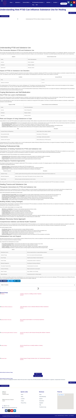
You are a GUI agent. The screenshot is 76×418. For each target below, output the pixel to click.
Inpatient (40, 398)
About (11, 2)
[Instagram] (71, 2)
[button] (3, 281)
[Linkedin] (71, 5)
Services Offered (26, 2)
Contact (22, 400)
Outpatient (41, 402)
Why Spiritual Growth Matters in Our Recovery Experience (32, 319)
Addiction (48, 2)
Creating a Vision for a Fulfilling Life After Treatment (30, 293)
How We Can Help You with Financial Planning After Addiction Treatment (35, 332)
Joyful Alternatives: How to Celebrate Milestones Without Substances (34, 306)
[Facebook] (68, 2)
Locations (55, 2)
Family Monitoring (42, 396)
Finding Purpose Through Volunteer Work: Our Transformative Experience (35, 358)
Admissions (17, 2)
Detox (40, 394)
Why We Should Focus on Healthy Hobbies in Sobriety (31, 345)
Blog (33, 4)
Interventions (41, 400)
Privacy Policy (23, 402)
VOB (37, 4)
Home (22, 394)
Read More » (22, 333)
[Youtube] (74, 2)
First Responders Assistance (38, 2)
